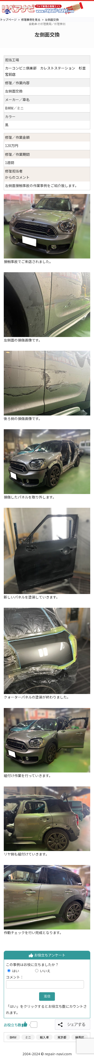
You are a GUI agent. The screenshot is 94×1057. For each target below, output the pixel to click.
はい (22, 970)
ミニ (28, 1037)
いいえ (45, 970)
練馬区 (79, 1037)
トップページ (8, 20)
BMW (13, 1037)
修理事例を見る (30, 20)
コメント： (15, 977)
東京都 (61, 1037)
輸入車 (44, 1037)
